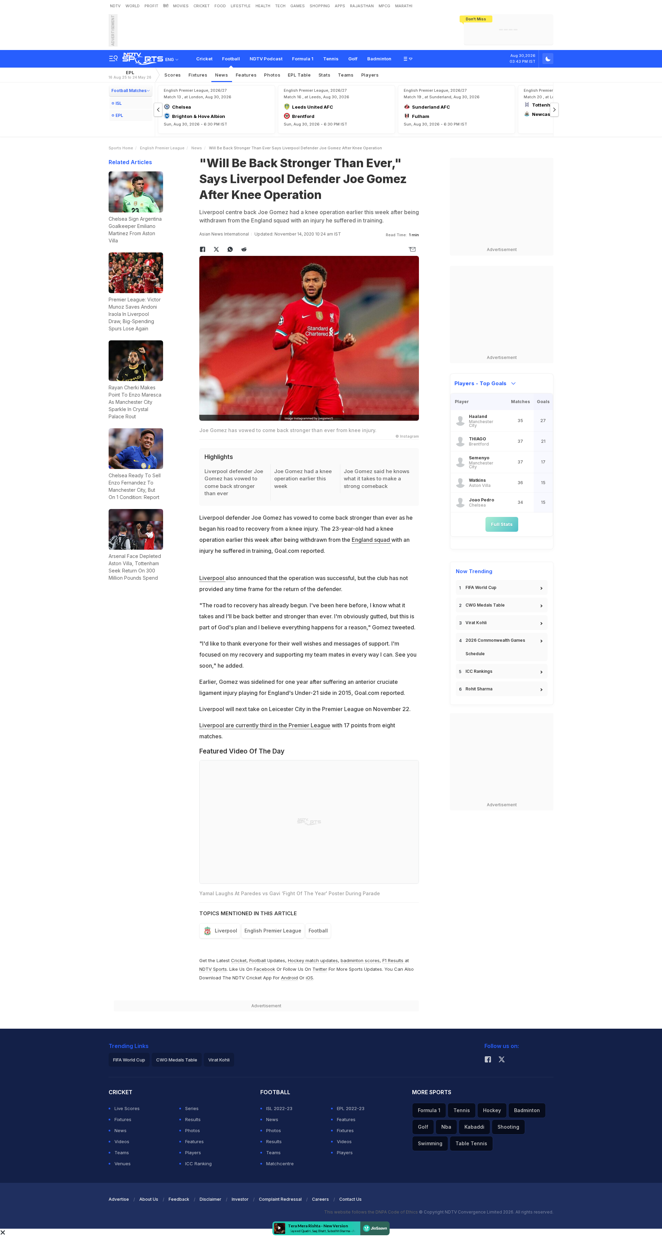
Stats (325, 75)
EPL (130, 74)
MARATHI (403, 5)
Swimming (430, 1143)
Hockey (492, 1110)
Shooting (508, 1127)
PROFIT (151, 5)
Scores (172, 75)
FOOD (220, 5)
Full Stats (502, 524)
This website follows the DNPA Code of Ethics (371, 1212)
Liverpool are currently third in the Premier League (264, 725)
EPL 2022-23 (350, 1108)
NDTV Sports (213, 969)
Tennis (331, 58)
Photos (272, 75)
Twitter (319, 969)
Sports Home (121, 148)
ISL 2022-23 (279, 1108)
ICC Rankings (478, 671)
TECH (280, 5)
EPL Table (299, 75)
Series (192, 1108)
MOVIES (181, 5)
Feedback (179, 1199)
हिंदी (165, 5)
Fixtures (198, 75)
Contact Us (350, 1199)
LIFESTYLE (241, 5)
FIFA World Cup (480, 587)
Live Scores (127, 1108)
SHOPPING (320, 5)
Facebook (264, 969)
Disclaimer (210, 1199)
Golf (353, 58)
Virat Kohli (476, 622)
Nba (446, 1127)
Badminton (379, 58)
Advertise (119, 1199)
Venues (122, 1163)
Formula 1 (302, 58)
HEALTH (262, 5)
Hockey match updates (313, 960)
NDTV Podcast (266, 58)
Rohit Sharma (478, 688)
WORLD (133, 5)
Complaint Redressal (280, 1199)
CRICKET (201, 5)
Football (231, 58)
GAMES (297, 5)
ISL (119, 103)
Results (193, 1119)
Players (370, 75)
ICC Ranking (198, 1163)
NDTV (115, 5)
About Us (148, 1199)
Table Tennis (471, 1143)
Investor (240, 1199)
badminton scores (360, 960)
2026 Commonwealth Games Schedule (495, 647)
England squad (371, 539)
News (221, 75)
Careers (320, 1199)
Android (289, 977)
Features (246, 75)
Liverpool (212, 578)
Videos (121, 1141)
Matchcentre (280, 1163)
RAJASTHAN (362, 5)
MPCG (384, 5)
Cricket (204, 58)
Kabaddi (474, 1127)
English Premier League (162, 148)
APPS (340, 5)
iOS (309, 977)
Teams (346, 75)
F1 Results (393, 960)
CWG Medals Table (485, 605)
